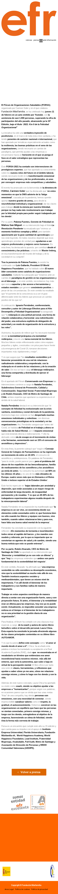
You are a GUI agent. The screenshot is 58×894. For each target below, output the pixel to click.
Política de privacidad (39, 889)
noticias (29, 40)
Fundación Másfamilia (13, 111)
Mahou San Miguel (11, 225)
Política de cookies (22, 889)
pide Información (49, 40)
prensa (36, 40)
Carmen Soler (17, 191)
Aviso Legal (9, 889)
